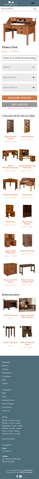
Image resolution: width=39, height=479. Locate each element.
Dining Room (6, 373)
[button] (33, 19)
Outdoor (5, 384)
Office (4, 380)
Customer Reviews (8, 400)
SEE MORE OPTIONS (19, 97)
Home (4, 393)
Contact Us (6, 411)
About (4, 397)
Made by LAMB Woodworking (19, 57)
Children (5, 369)
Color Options (7, 407)
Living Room (6, 376)
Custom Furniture (8, 404)
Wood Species (10, 88)
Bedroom (5, 366)
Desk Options (9, 77)
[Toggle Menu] (32, 3)
